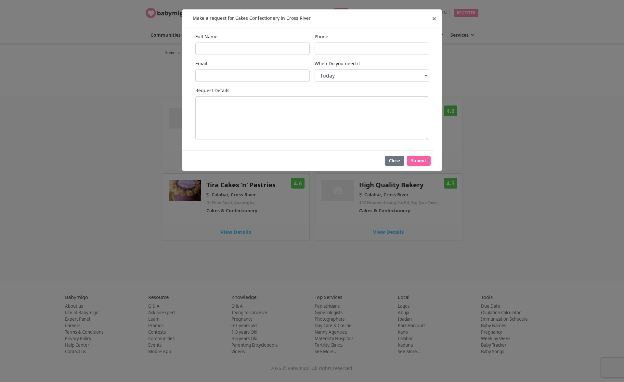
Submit (418, 161)
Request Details (212, 90)
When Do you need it (337, 63)
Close (394, 161)
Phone (321, 36)
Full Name (206, 36)
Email (201, 63)
